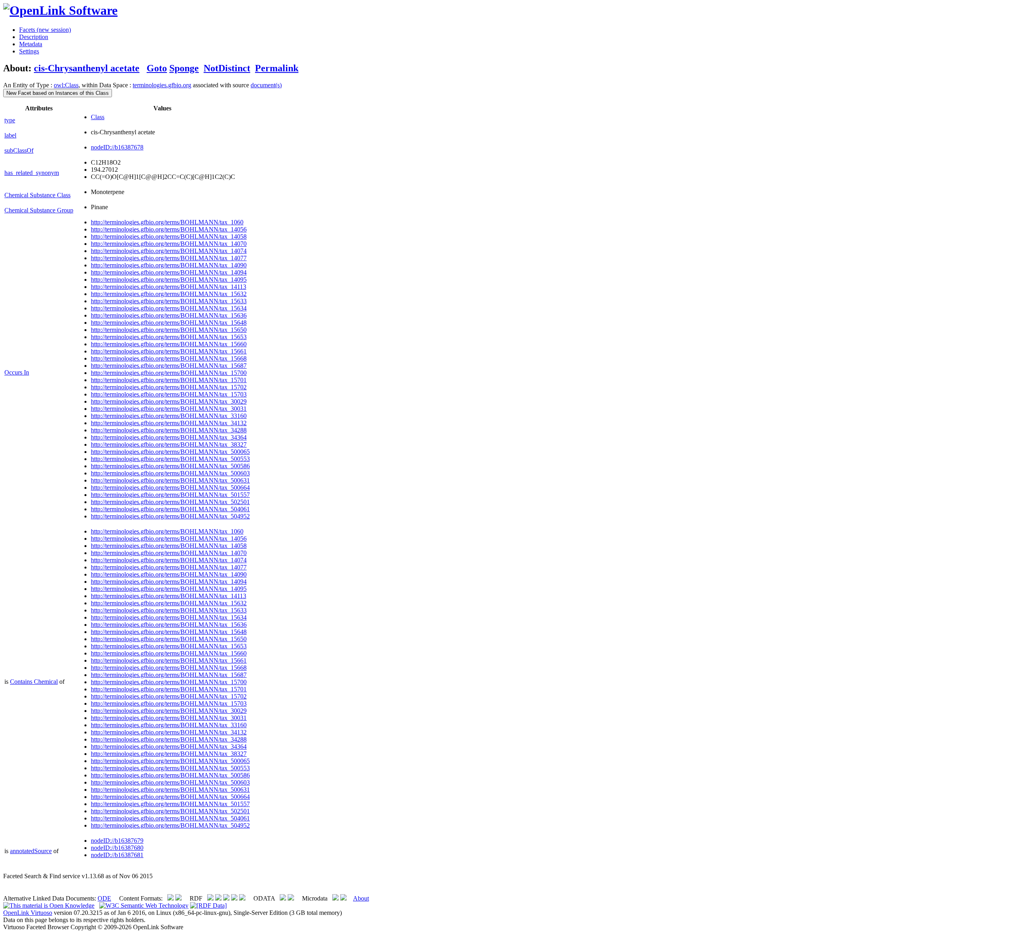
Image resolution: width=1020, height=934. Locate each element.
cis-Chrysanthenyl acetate (86, 68)
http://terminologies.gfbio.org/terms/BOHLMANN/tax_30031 (169, 408)
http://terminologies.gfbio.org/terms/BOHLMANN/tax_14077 (169, 258)
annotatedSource (31, 851)
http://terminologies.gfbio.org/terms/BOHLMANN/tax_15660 (169, 344)
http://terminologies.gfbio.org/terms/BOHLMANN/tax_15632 (169, 293)
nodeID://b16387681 (117, 855)
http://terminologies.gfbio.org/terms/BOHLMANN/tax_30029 (169, 401)
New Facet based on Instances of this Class (57, 93)
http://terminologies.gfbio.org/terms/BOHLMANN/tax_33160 (169, 415)
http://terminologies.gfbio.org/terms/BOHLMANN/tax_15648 (169, 322)
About (361, 898)
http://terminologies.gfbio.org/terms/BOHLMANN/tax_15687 (169, 365)
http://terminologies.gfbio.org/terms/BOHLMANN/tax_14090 (169, 265)
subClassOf (18, 150)
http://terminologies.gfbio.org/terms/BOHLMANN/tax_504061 (170, 509)
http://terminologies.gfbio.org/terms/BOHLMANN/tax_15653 (169, 337)
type (9, 120)
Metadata (30, 44)
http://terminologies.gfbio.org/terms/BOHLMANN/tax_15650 (169, 329)
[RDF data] (208, 905)
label (10, 135)
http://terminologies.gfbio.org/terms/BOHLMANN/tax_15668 (169, 358)
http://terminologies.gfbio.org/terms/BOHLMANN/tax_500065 (170, 451)
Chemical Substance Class (37, 195)
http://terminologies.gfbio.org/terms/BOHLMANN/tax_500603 (170, 473)
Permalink (276, 68)
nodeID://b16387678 (117, 147)
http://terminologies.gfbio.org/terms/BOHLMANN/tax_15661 (169, 351)
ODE (104, 898)
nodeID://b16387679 (117, 840)
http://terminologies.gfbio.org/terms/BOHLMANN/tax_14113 (168, 286)
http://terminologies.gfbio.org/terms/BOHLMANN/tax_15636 (169, 315)
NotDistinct (227, 68)
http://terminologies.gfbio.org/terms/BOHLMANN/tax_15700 (169, 372)
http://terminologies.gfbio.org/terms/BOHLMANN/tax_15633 (169, 301)
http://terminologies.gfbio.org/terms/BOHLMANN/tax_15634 (169, 308)
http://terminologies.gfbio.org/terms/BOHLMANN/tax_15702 (169, 387)
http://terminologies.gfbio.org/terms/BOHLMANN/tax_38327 (169, 444)
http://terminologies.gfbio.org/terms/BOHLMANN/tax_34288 (169, 430)
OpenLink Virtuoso (27, 912)
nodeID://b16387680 (117, 847)
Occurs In (16, 372)
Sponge (184, 68)
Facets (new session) (45, 29)
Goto (157, 68)
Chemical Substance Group (38, 210)
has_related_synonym (31, 172)
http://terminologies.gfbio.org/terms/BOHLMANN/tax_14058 (169, 236)
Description (33, 36)
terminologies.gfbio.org (162, 85)
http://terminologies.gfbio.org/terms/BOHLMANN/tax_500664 (170, 487)
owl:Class (66, 85)
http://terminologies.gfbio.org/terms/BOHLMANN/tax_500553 (170, 458)
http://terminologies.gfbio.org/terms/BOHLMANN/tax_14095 (169, 279)
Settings (29, 51)
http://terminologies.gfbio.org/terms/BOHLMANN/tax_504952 (170, 516)
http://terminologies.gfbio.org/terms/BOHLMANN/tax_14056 (169, 229)
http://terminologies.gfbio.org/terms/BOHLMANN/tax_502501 (170, 501)
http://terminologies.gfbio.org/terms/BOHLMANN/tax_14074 (169, 250)
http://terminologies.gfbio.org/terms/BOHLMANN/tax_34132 (169, 423)
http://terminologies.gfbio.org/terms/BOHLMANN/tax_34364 (169, 437)
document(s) (266, 85)
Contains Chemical (34, 681)
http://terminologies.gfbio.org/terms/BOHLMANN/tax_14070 (169, 243)
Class (97, 117)
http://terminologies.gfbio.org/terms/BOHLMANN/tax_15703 (169, 394)
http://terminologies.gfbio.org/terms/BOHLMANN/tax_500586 (170, 466)
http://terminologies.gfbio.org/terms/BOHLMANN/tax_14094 (169, 272)
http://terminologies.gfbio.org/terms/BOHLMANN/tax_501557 (170, 494)
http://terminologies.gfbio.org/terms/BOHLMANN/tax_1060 (167, 222)
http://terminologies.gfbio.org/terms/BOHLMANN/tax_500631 (170, 480)
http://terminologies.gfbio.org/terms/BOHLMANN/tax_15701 (169, 380)
